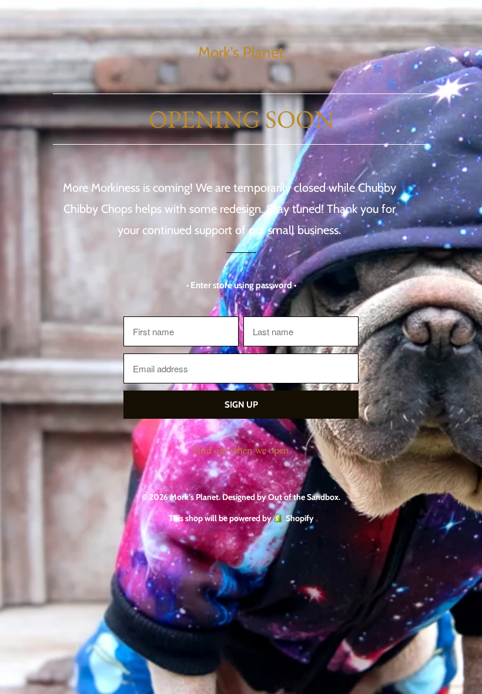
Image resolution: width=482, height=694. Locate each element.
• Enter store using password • (241, 285)
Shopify (300, 518)
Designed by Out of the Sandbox (280, 497)
